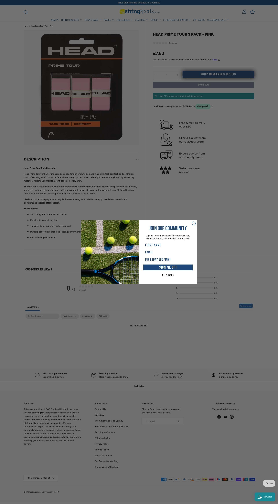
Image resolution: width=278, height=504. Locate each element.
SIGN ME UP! (168, 267)
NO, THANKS (168, 275)
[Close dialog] (193, 223)
